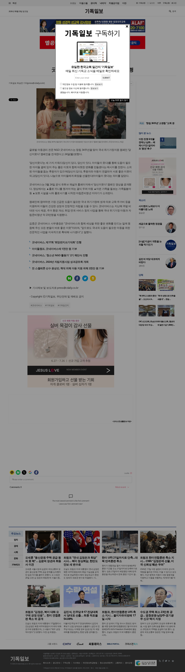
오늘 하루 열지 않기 (119, 100)
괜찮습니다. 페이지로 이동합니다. (74, 92)
